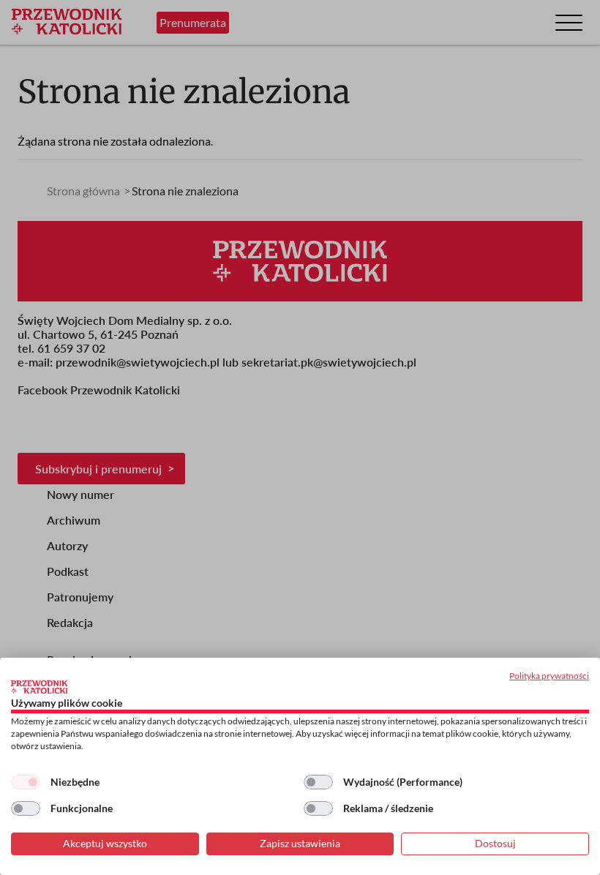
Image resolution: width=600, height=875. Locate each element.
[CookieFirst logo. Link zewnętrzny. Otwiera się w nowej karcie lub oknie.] (39, 687)
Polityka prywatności (549, 675)
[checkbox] (25, 782)
